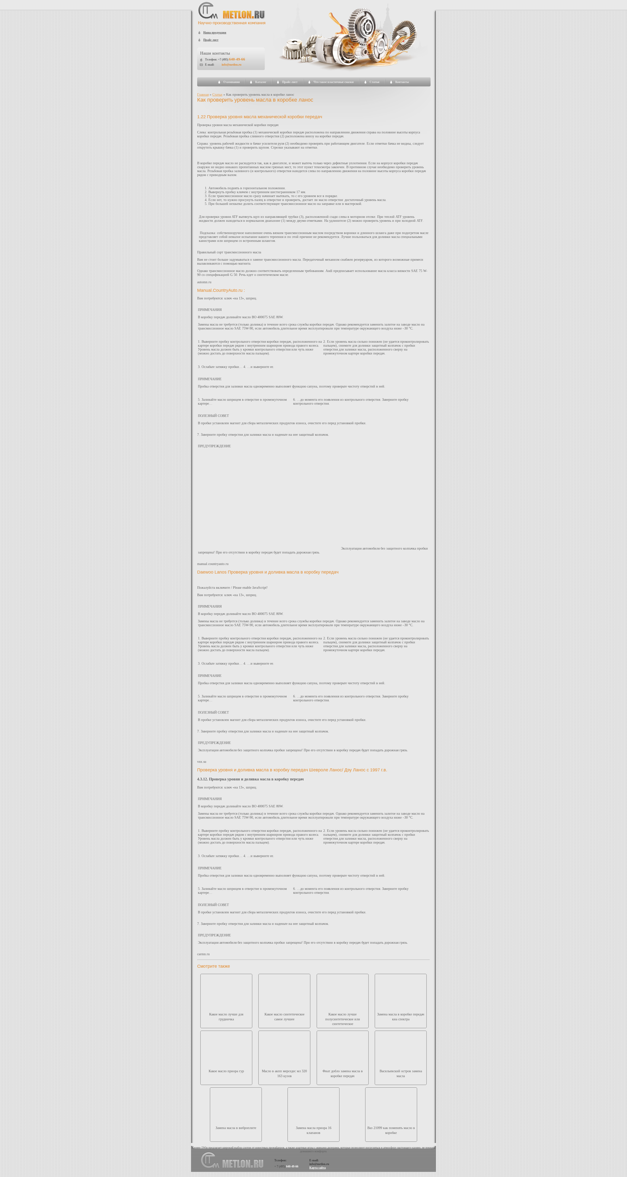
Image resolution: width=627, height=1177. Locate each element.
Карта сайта (317, 1167)
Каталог (260, 82)
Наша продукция (214, 32)
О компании (231, 82)
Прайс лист (210, 40)
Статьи (374, 82)
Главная (203, 94)
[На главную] (232, 24)
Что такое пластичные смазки (334, 82)
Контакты (402, 82)
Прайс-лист (290, 82)
